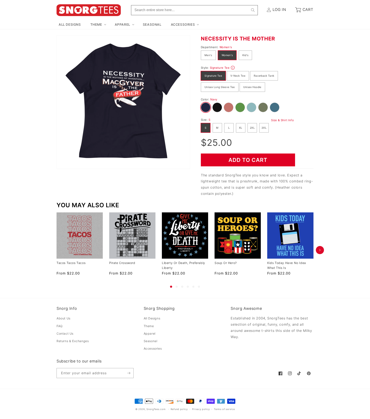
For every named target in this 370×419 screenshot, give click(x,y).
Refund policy (179, 409)
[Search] (253, 10)
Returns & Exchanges (73, 341)
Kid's (245, 55)
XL (240, 127)
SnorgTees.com (156, 409)
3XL (264, 127)
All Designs (152, 318)
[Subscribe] (128, 373)
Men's (208, 55)
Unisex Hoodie (252, 87)
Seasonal (150, 341)
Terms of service (224, 409)
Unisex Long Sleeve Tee (219, 87)
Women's (227, 55)
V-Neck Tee (237, 75)
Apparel (149, 333)
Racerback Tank (264, 75)
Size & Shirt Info (282, 120)
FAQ (60, 326)
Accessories (153, 348)
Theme (149, 326)
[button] (98, 24)
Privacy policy (201, 409)
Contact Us (65, 333)
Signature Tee (213, 75)
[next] (320, 250)
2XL (252, 127)
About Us (63, 318)
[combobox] (194, 10)
